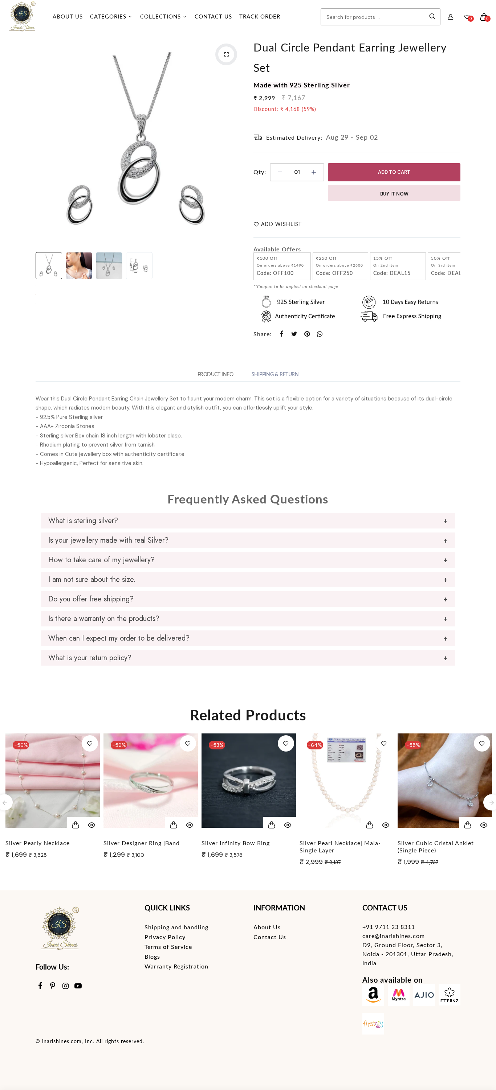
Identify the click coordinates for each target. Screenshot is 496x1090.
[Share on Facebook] (281, 334)
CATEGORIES (109, 17)
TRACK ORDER (259, 17)
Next (235, 141)
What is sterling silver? (83, 520)
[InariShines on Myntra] (399, 996)
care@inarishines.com (393, 936)
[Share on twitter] (294, 334)
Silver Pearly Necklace (37, 843)
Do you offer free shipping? (91, 599)
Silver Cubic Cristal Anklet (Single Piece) (436, 847)
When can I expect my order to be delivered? (119, 638)
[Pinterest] (52, 986)
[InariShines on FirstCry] (373, 1025)
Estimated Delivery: (294, 138)
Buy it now (394, 194)
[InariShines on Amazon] (373, 996)
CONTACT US (213, 17)
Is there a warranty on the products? (103, 618)
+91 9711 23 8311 (388, 927)
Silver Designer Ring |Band (141, 843)
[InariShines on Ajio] (424, 996)
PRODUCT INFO (215, 374)
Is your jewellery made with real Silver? (108, 540)
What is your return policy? (89, 658)
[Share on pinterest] (307, 334)
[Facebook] (40, 986)
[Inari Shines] (21, 17)
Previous (43, 141)
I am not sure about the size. (92, 579)
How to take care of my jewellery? (101, 560)
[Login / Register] (450, 17)
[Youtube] (78, 986)
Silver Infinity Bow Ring (236, 843)
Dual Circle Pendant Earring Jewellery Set (349, 58)
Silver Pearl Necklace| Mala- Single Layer (340, 847)
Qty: (259, 172)
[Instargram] (65, 986)
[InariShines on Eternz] (449, 996)
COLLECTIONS (161, 17)
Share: (262, 334)
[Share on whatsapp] (319, 334)
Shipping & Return (275, 374)
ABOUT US (68, 17)
